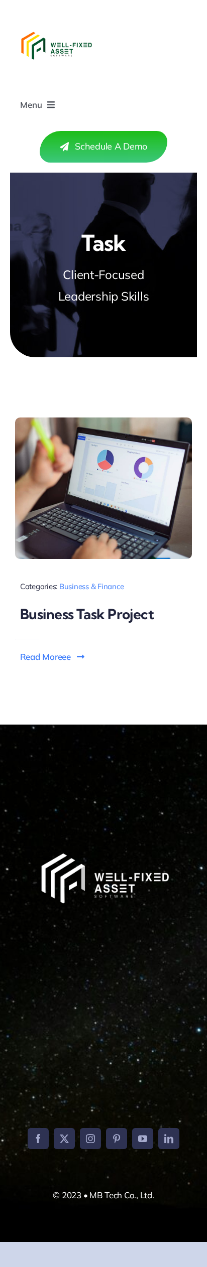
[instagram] (90, 1138)
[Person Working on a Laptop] (103, 421)
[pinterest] (116, 1138)
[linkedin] (168, 1138)
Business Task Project (87, 614)
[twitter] (64, 1138)
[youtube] (142, 1138)
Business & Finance (91, 586)
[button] (52, 657)
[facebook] (38, 1138)
